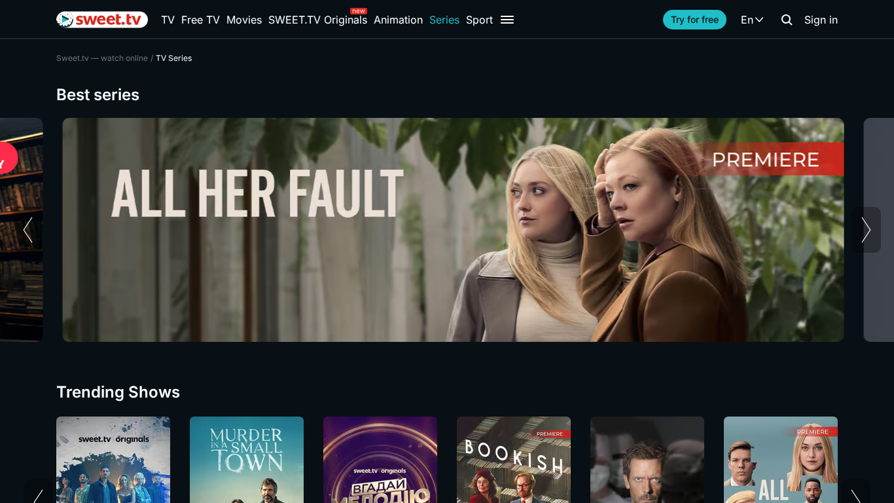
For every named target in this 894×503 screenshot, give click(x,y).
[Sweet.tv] (102, 19)
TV (168, 19)
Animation (398, 19)
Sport (479, 19)
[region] (447, 230)
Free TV (200, 19)
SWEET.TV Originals (317, 19)
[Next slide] (866, 230)
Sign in (821, 19)
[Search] (787, 19)
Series (444, 19)
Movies (244, 19)
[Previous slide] (28, 230)
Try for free (695, 19)
